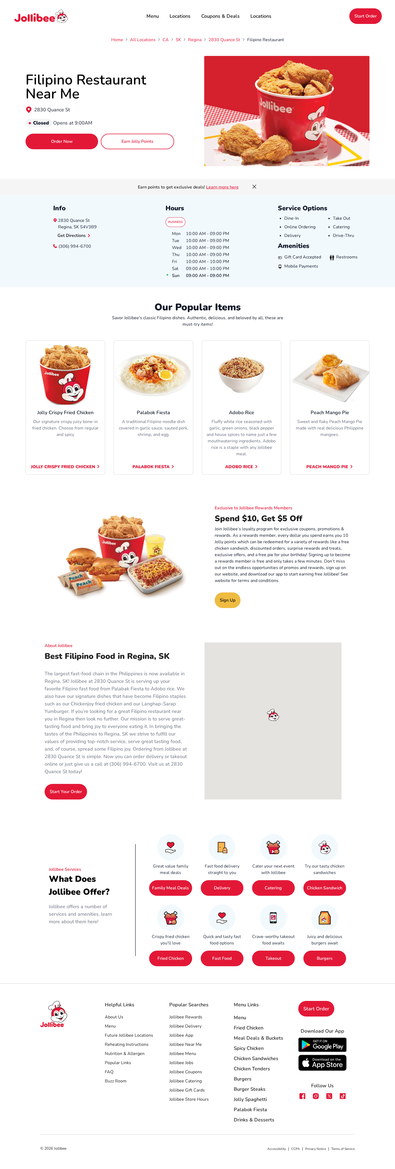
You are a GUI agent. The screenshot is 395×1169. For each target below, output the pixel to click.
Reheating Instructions (127, 1044)
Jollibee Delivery (185, 1026)
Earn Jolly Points (137, 141)
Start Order (365, 16)
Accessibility (276, 1149)
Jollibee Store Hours (189, 1099)
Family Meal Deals (170, 888)
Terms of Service (343, 1149)
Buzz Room (116, 1081)
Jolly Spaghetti (250, 1099)
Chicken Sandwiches (256, 1058)
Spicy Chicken (249, 1048)
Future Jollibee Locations (129, 1035)
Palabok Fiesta (151, 467)
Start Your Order (66, 792)
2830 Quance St (52, 109)
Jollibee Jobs (181, 1063)
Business (175, 222)
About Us (114, 1017)
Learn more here (222, 187)
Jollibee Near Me (185, 1044)
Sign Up (227, 600)
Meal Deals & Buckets (258, 1038)
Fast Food (222, 958)
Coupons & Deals (220, 16)
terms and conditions (258, 581)
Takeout (273, 958)
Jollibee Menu (182, 1054)
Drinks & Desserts (254, 1120)
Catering (273, 888)
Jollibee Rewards (185, 1017)
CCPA (295, 1149)
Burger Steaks (249, 1089)
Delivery (222, 888)
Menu (152, 16)
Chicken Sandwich (324, 888)
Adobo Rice (239, 467)
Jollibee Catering (185, 1081)
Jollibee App (181, 1035)
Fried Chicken (170, 958)
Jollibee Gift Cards (187, 1090)
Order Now (62, 141)
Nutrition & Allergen (125, 1054)
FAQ (109, 1072)
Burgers (325, 958)
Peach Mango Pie (327, 467)
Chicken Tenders (252, 1068)
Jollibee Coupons (185, 1072)
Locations (180, 16)
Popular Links (118, 1063)
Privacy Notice (315, 1149)
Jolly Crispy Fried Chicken (63, 467)
